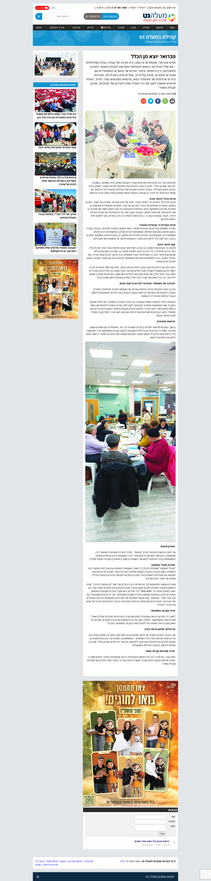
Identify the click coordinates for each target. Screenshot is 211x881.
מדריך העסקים (57, 27)
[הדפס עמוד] (172, 101)
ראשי (172, 27)
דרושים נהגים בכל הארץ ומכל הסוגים (152, 841)
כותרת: (172, 821)
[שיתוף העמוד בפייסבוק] (157, 101)
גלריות (90, 27)
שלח (162, 833)
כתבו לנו (39, 861)
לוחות (39, 27)
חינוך (133, 27)
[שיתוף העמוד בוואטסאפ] (165, 101)
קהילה (146, 27)
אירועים (76, 27)
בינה (122, 861)
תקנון (63, 861)
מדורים (107, 27)
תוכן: (173, 826)
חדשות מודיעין (75, 861)
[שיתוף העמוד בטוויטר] (150, 101)
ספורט (121, 27)
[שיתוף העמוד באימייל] (143, 101)
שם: (173, 816)
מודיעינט (88, 861)
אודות (38, 864)
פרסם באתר (52, 861)
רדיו (53, 8)
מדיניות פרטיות (50, 864)
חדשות (159, 27)
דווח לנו (41, 8)
